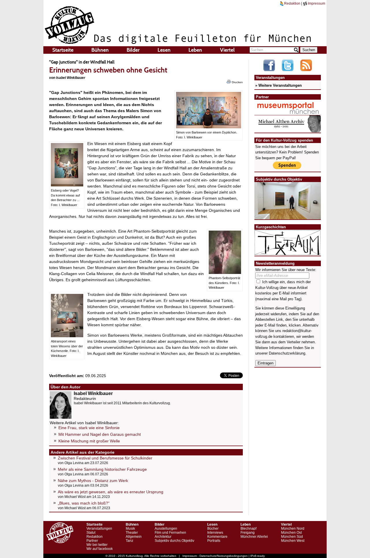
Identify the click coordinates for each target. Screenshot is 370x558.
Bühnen (100, 50)
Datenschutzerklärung (287, 353)
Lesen (164, 50)
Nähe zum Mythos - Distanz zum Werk (93, 480)
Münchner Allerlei (254, 537)
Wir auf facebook (99, 549)
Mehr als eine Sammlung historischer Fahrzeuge (102, 469)
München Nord (292, 529)
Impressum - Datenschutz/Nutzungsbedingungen (215, 555)
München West (292, 541)
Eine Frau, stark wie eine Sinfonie (89, 427)
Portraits (213, 541)
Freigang (247, 533)
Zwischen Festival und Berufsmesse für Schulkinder (105, 458)
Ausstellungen (166, 529)
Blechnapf (248, 529)
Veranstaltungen (99, 529)
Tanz (129, 541)
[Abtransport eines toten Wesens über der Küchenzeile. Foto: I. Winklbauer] (67, 335)
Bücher (213, 529)
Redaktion (291, 3)
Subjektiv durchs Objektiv (174, 541)
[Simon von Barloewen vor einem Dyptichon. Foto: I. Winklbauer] (208, 127)
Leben (195, 50)
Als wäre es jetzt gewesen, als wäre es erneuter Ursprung (110, 492)
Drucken (237, 82)
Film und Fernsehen (170, 533)
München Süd (292, 537)
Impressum (316, 3)
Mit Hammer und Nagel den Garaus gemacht (99, 434)
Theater (132, 533)
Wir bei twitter (97, 545)
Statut (90, 533)
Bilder (133, 50)
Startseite (62, 50)
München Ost (291, 533)
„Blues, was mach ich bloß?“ (84, 503)
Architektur (163, 537)
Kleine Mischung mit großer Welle (89, 441)
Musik (130, 529)
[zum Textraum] (287, 252)
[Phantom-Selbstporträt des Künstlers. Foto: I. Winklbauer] (225, 272)
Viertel (227, 50)
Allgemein (134, 537)
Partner (92, 541)
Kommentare (217, 537)
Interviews (215, 533)
